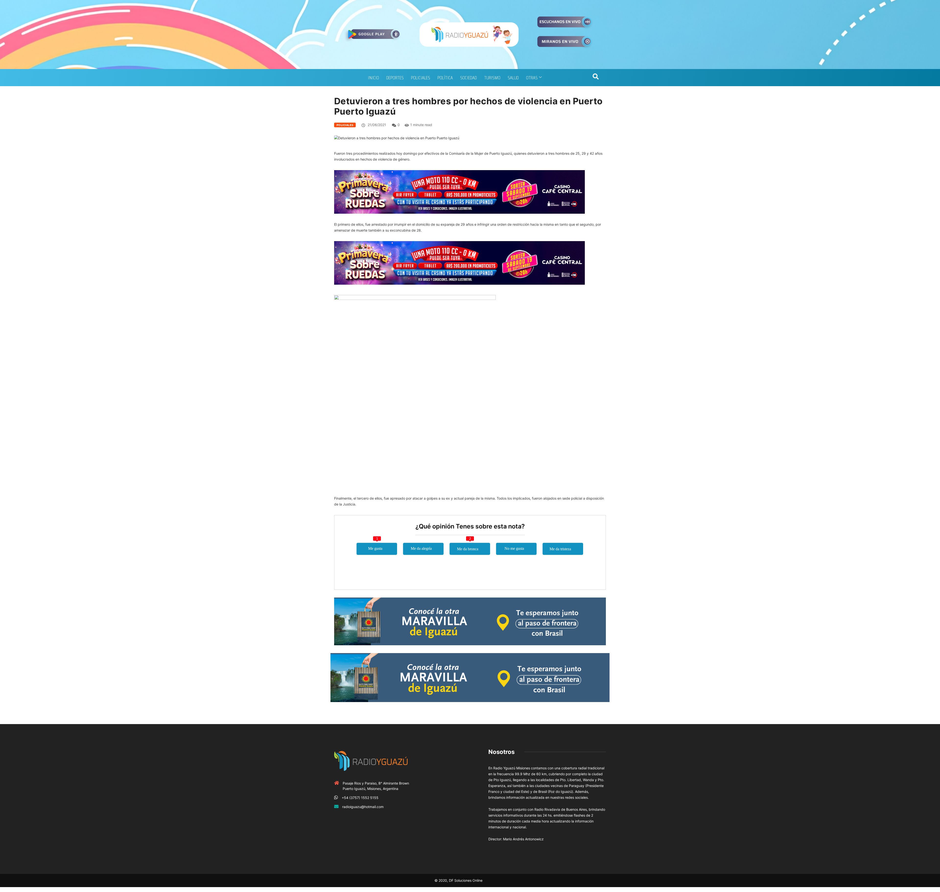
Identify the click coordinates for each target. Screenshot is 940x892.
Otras (532, 78)
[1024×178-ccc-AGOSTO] (459, 191)
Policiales (420, 78)
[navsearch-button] (595, 77)
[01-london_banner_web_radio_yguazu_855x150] (470, 621)
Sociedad (468, 78)
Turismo (492, 78)
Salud (513, 78)
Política (445, 78)
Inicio (373, 78)
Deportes (395, 78)
